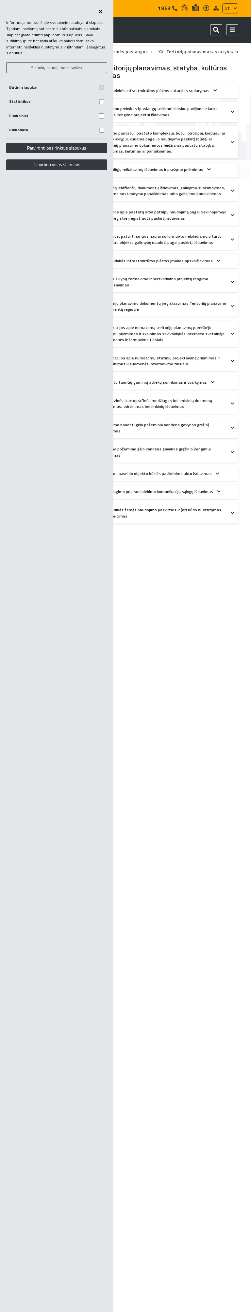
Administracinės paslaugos (119, 51)
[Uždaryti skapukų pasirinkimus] (100, 12)
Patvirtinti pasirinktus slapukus (56, 147)
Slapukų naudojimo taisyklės (56, 67)
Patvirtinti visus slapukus (56, 164)
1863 (165, 8)
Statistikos (20, 101)
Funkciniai (18, 116)
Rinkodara (18, 130)
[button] (232, 29)
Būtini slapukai (23, 87)
